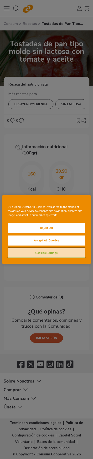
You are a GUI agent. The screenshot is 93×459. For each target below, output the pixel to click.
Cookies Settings (46, 253)
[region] (46, 229)
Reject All (46, 228)
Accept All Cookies (46, 240)
